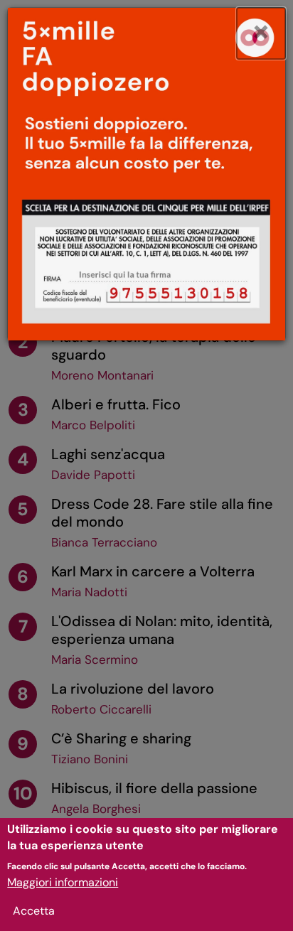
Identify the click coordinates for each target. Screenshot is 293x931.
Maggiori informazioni (62, 882)
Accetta (34, 910)
